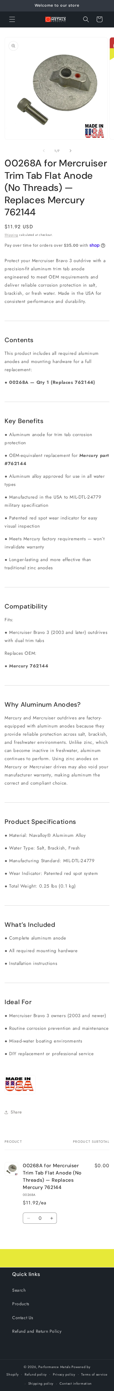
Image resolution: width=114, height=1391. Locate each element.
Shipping (11, 235)
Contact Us (22, 1318)
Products (20, 1304)
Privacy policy (64, 1374)
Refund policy (36, 1374)
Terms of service (94, 1374)
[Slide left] (43, 150)
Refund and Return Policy (36, 1331)
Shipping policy (41, 1383)
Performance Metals (54, 1366)
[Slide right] (70, 150)
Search (19, 1290)
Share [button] (16, 1112)
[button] (12, 19)
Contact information (76, 1383)
